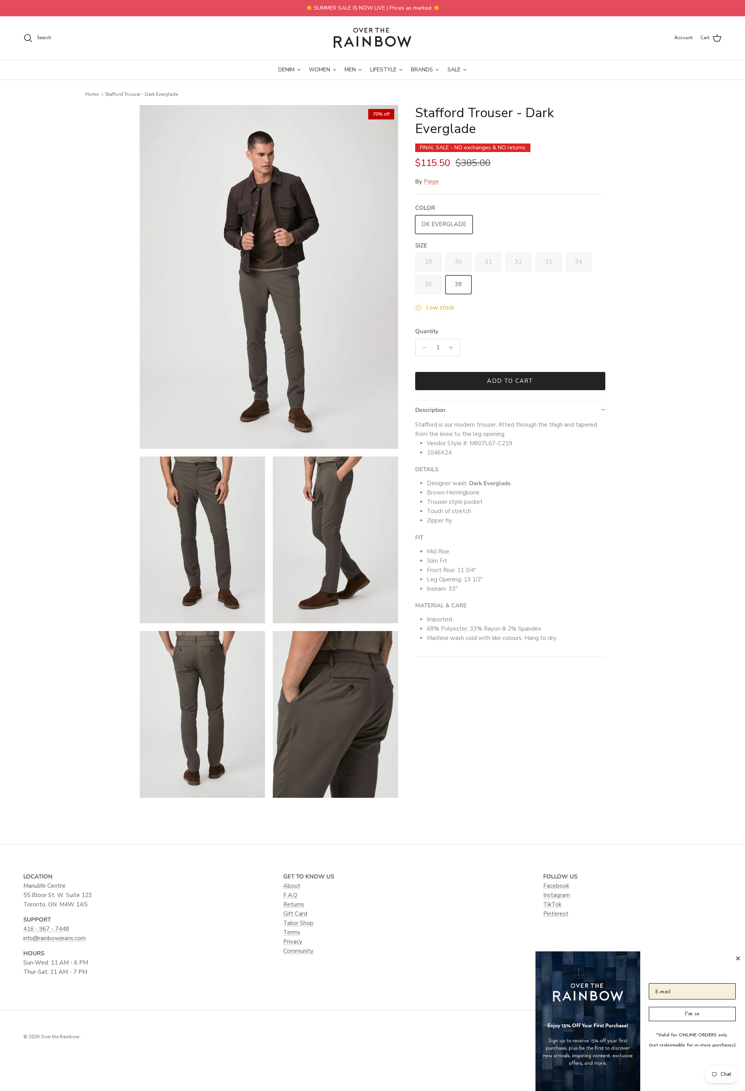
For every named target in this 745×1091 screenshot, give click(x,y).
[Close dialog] (738, 958)
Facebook (556, 886)
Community (298, 951)
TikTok (552, 904)
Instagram (556, 895)
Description (430, 410)
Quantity (426, 331)
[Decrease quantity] (422, 347)
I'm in (692, 1014)
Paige (431, 181)
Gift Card (295, 914)
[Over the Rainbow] (372, 38)
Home (92, 94)
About (291, 886)
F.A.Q (290, 895)
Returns (293, 904)
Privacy (292, 942)
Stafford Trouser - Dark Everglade (141, 94)
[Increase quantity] (453, 347)
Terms (291, 932)
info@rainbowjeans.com (54, 938)
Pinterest (555, 914)
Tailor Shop (298, 923)
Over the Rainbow (61, 1037)
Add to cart (510, 381)
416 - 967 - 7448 (46, 929)
